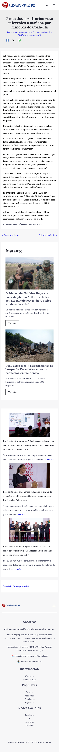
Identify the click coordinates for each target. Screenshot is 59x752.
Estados (29, 692)
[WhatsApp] (19, 40)
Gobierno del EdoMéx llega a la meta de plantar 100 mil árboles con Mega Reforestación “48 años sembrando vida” (28, 299)
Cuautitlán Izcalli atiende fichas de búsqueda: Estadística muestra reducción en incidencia (29, 369)
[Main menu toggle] (54, 5)
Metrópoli (29, 695)
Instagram (29, 722)
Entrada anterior (10, 235)
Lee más (50, 459)
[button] (47, 5)
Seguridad (29, 702)
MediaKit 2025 (29, 679)
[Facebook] (7, 40)
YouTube (29, 725)
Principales (29, 699)
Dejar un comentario (16, 32)
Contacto (29, 676)
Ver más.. (12, 323)
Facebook (29, 715)
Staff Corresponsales (37, 32)
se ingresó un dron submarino (37, 138)
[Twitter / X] (13, 40)
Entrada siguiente (48, 235)
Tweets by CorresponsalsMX (16, 586)
